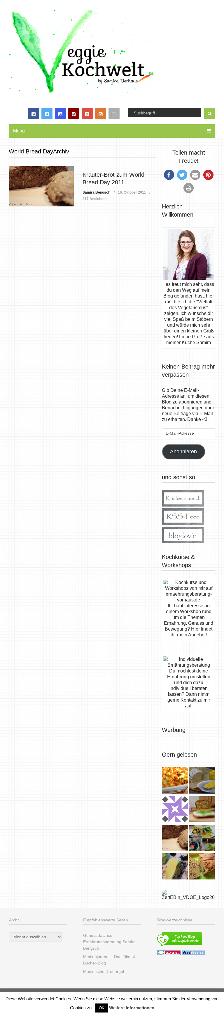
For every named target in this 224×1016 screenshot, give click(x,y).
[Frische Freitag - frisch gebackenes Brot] (175, 867)
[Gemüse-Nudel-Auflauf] (175, 781)
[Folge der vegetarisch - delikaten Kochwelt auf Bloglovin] (183, 541)
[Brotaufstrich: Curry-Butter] (202, 781)
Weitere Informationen (131, 1007)
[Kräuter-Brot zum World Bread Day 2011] (41, 186)
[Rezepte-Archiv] (202, 838)
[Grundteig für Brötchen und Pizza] (175, 810)
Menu (19, 130)
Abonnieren (183, 451)
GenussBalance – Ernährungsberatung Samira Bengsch (109, 941)
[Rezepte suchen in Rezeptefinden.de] (179, 946)
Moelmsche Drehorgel (103, 971)
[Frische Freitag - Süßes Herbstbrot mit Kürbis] (202, 867)
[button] (169, 175)
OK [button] (101, 1008)
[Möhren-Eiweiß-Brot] (202, 810)
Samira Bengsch (96, 192)
